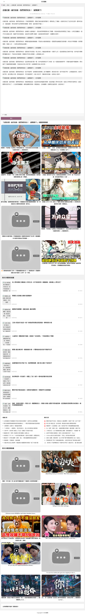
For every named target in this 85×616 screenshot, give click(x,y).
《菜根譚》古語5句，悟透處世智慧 (13, 425)
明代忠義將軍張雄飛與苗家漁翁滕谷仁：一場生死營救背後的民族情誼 (22, 423)
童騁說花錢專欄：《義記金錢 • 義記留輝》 (24, 309)
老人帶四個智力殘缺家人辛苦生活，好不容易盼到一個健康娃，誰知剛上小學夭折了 (36, 282)
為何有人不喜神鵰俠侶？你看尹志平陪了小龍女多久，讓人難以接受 (64, 442)
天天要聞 (43, 1)
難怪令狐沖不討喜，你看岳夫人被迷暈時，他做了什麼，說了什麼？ (63, 421)
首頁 (4, 5)
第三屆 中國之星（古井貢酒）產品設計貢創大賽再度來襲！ (61, 423)
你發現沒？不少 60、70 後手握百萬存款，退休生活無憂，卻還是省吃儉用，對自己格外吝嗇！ (28, 435)
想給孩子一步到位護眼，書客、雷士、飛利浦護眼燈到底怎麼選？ (20, 438)
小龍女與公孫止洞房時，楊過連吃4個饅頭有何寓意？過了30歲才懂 (21, 442)
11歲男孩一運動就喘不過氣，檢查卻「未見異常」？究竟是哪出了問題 (32, 336)
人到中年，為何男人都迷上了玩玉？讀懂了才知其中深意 (18, 430)
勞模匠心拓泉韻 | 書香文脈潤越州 (22, 295)
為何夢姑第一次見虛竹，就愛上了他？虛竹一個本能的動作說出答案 (32, 376)
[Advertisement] (42, 98)
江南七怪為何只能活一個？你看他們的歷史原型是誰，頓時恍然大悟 (32, 322)
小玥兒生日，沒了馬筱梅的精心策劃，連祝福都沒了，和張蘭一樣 (63, 430)
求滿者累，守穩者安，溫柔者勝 (12, 440)
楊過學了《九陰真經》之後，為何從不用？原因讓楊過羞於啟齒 (62, 425)
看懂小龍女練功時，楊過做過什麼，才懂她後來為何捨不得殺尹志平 (32, 349)
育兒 (8, 5)
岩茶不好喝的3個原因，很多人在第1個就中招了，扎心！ (61, 433)
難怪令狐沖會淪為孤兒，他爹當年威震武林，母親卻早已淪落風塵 (31, 390)
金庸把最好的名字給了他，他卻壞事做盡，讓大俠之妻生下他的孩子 (32, 363)
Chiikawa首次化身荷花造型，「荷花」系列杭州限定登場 (60, 435)
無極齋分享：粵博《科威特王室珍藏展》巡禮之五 (16, 433)
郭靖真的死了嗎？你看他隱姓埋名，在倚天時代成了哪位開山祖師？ (63, 440)
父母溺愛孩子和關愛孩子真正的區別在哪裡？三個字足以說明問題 (20, 421)
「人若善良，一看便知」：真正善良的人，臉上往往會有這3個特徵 (20, 428)
